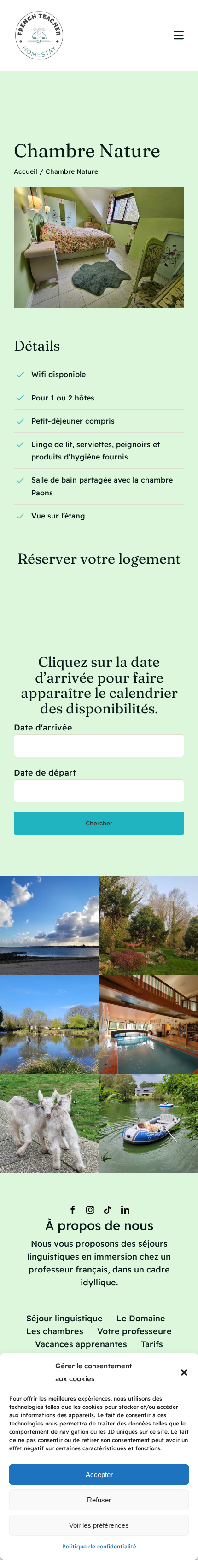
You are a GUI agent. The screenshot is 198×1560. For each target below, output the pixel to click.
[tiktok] (108, 1210)
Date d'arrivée (43, 727)
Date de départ (45, 772)
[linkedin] (125, 1210)
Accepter (99, 1474)
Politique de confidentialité (99, 1546)
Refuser (99, 1500)
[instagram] (90, 1210)
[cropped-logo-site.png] (40, 13)
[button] (184, 1372)
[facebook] (73, 1210)
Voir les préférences (99, 1525)
